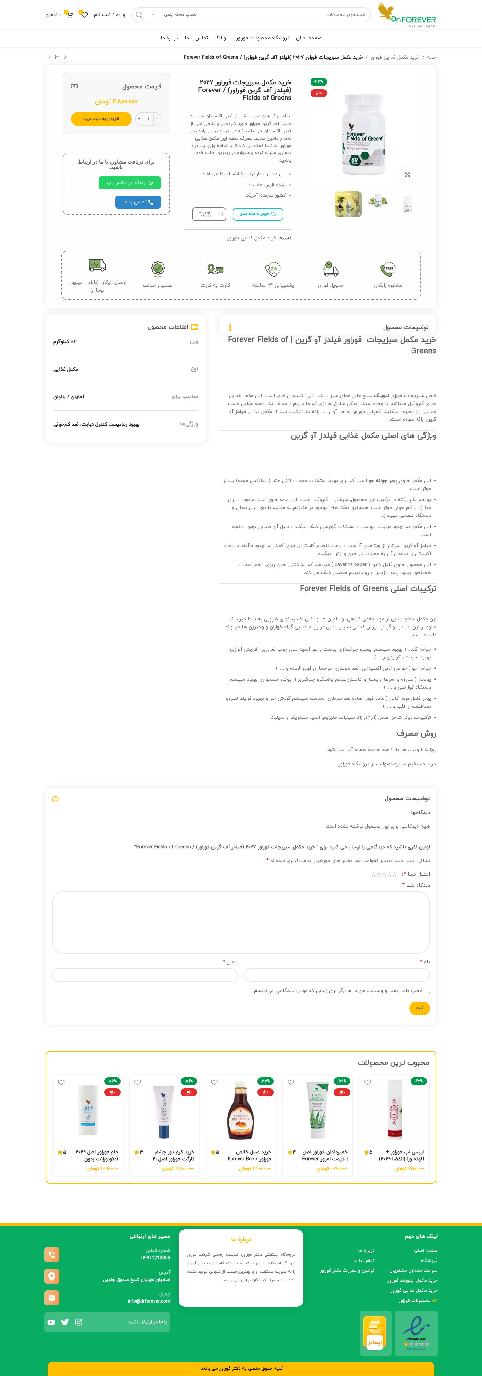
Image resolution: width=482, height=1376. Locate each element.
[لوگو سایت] (406, 14)
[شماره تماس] (51, 1254)
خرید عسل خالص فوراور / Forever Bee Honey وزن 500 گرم (249, 1159)
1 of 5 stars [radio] (394, 874)
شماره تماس (158, 1251)
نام (425, 962)
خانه (431, 57)
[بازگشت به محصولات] (57, 57)
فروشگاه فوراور (354, 764)
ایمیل (230, 962)
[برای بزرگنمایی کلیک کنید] (407, 175)
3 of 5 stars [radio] (384, 874)
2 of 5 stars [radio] (389, 874)
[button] (130, 182)
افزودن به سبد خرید (101, 119)
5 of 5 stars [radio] (373, 874)
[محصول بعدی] (49, 57)
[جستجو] (139, 14)
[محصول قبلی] (65, 57)
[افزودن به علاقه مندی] (367, 1082)
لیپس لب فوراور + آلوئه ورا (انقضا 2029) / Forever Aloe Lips (401, 1159)
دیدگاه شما (416, 885)
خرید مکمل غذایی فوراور (395, 57)
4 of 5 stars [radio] (378, 874)
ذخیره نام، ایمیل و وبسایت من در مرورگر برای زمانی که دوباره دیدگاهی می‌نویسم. (337, 990)
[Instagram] (79, 1322)
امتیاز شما (417, 874)
